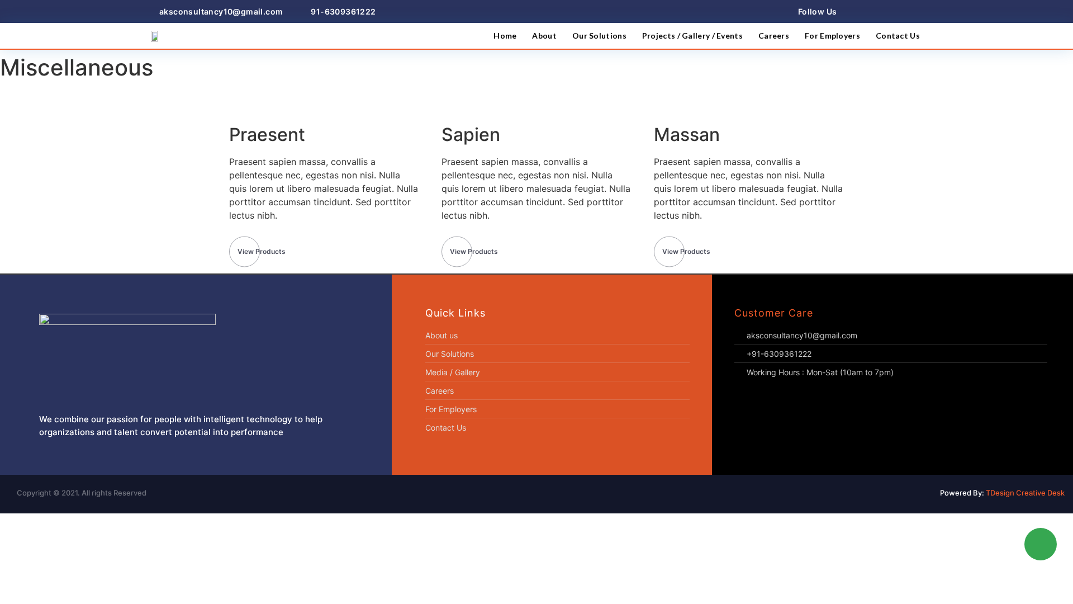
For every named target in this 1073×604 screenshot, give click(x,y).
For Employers (832, 35)
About (544, 35)
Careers (773, 35)
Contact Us (898, 35)
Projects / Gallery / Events (692, 35)
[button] (261, 251)
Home (504, 35)
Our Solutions (599, 35)
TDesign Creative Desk (1025, 492)
